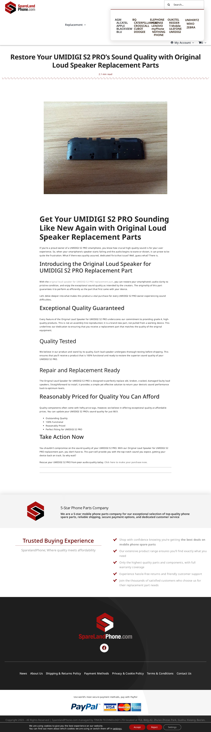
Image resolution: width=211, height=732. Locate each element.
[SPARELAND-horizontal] (105, 613)
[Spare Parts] (21, 1)
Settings (172, 727)
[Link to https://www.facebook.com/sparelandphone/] (104, 648)
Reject (154, 727)
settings (117, 728)
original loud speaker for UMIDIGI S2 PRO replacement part (81, 281)
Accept (137, 727)
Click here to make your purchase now (125, 462)
